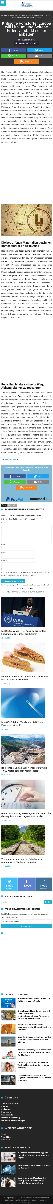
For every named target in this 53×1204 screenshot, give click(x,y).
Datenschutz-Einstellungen (13, 1120)
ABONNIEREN (26, 926)
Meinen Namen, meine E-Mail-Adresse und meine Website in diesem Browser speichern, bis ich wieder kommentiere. (25, 573)
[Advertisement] (26, 174)
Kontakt (5, 1106)
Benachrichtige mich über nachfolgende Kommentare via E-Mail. (26, 585)
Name (4, 544)
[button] (13, 50)
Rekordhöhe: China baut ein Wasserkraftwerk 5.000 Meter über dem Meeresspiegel (24, 769)
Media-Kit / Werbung (10, 1117)
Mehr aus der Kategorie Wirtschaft (25, 592)
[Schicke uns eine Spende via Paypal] (14, 498)
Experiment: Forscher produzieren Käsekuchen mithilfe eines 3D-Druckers (25, 678)
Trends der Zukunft (10, 1103)
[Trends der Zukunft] (26, 5)
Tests (3, 1134)
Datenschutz (7, 1115)
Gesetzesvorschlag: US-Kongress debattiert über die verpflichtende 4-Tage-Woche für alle (26, 815)
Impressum (6, 1112)
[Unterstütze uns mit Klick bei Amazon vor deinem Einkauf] (38, 498)
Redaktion (6, 1109)
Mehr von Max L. (25, 588)
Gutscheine (6, 1140)
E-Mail (4, 552)
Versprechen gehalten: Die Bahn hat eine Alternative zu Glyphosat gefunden (21, 860)
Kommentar (5, 523)
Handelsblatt (10, 459)
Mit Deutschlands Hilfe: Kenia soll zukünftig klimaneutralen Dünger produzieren (23, 632)
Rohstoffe (12, 505)
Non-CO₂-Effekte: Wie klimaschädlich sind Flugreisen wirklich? (22, 724)
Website (4, 561)
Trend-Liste (6, 1137)
